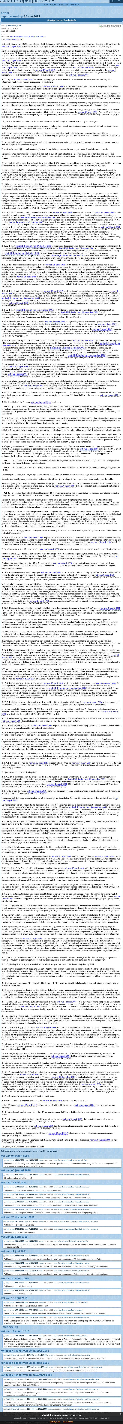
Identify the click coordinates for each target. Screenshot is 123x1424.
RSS (46, 4)
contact (74, 4)
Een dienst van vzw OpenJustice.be (61, 19)
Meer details (68, 1421)
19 (25, 16)
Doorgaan (55, 1421)
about (53, 4)
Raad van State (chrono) (13, 39)
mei (30, 16)
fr (119, 1)
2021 (37, 16)
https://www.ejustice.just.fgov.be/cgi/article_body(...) (27, 36)
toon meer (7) (10, 1327)
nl (113, 1)
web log (63, 4)
